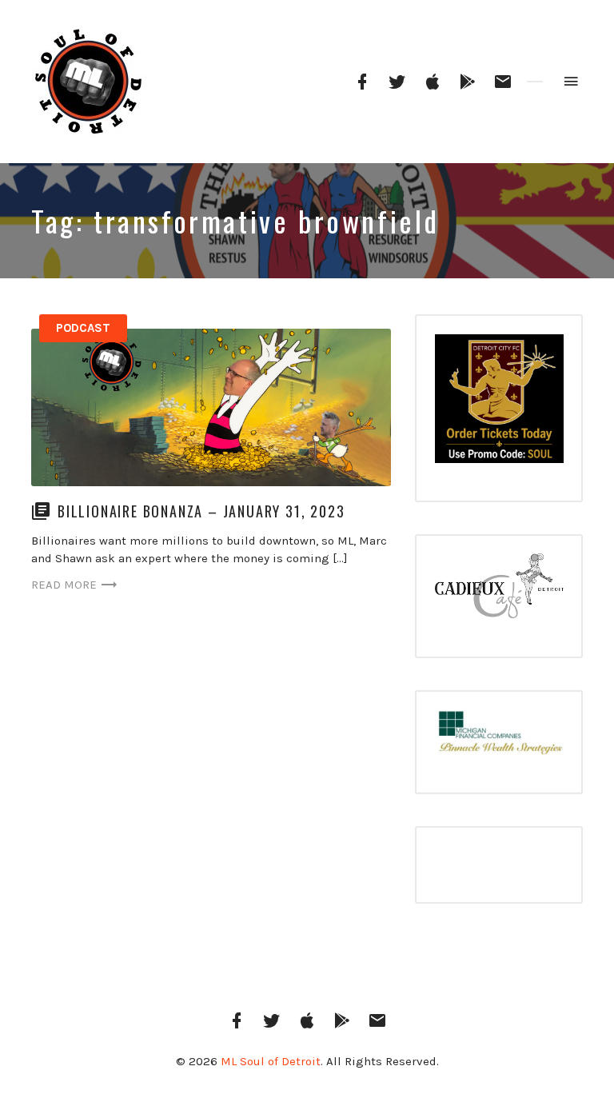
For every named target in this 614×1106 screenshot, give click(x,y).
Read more (64, 584)
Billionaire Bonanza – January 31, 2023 (201, 511)
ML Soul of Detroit (271, 1061)
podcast (83, 328)
